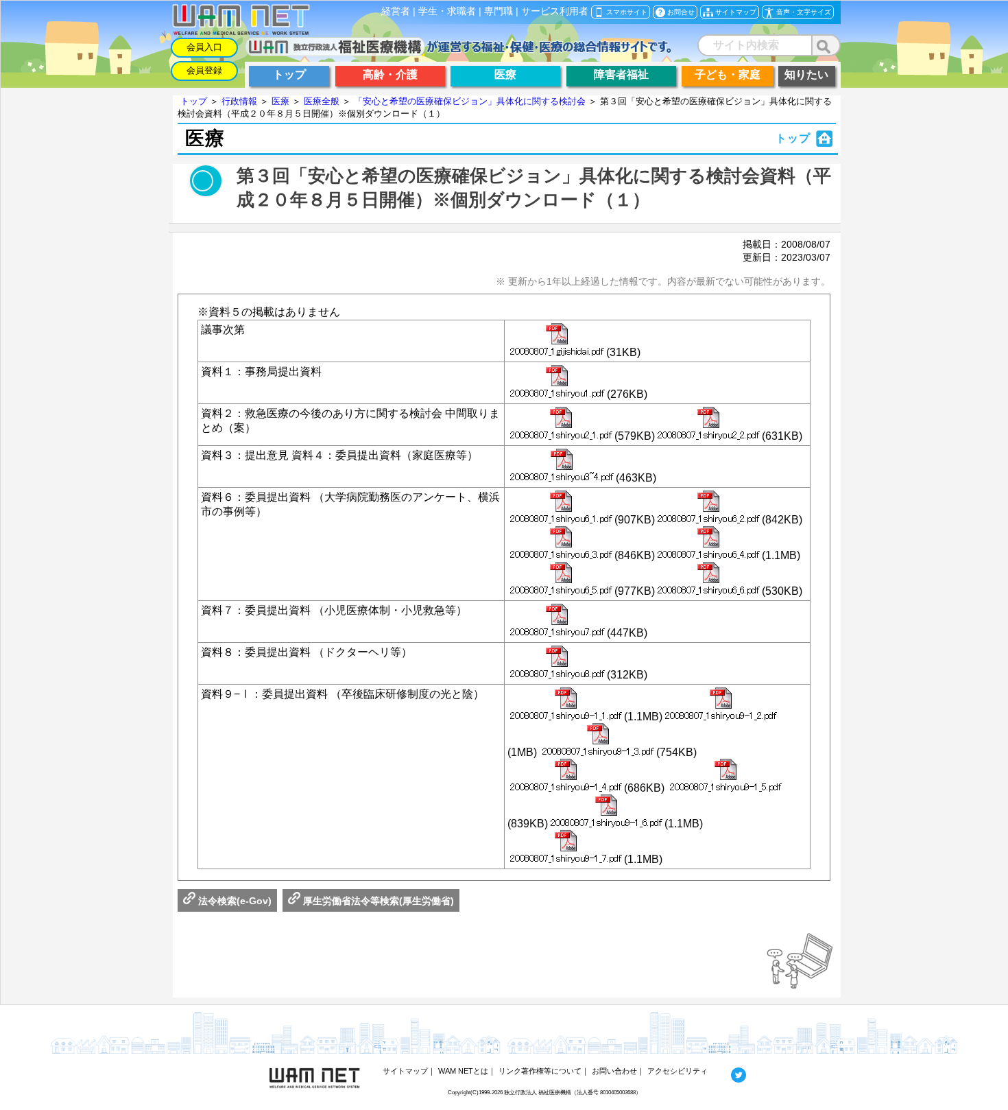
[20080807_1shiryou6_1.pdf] (560, 508)
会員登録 (204, 70)
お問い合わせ (614, 1071)
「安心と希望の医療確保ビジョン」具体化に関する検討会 (470, 101)
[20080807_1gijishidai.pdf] (556, 341)
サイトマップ (405, 1071)
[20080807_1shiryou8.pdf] (557, 663)
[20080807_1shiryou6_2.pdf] (708, 508)
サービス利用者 (554, 11)
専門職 (498, 11)
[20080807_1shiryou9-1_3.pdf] (598, 741)
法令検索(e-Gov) (233, 900)
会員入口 (204, 47)
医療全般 (321, 101)
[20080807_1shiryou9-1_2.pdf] (720, 705)
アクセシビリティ (677, 1071)
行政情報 (239, 101)
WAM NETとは (463, 1071)
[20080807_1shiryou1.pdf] (557, 383)
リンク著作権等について (540, 1071)
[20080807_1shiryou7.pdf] (557, 621)
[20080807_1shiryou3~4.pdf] (561, 466)
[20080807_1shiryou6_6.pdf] (708, 580)
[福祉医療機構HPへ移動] (458, 52)
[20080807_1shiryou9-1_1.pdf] (565, 705)
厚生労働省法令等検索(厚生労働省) (377, 900)
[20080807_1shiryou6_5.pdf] (560, 580)
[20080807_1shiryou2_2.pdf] (708, 424)
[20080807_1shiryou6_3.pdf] (560, 544)
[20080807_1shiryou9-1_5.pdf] (725, 776)
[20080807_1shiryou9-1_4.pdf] (565, 776)
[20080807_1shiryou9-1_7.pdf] (565, 848)
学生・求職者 (447, 11)
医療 (280, 101)
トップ (193, 101)
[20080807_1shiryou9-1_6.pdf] (606, 812)
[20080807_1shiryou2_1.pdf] (560, 424)
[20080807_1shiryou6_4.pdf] (708, 544)
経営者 (395, 11)
